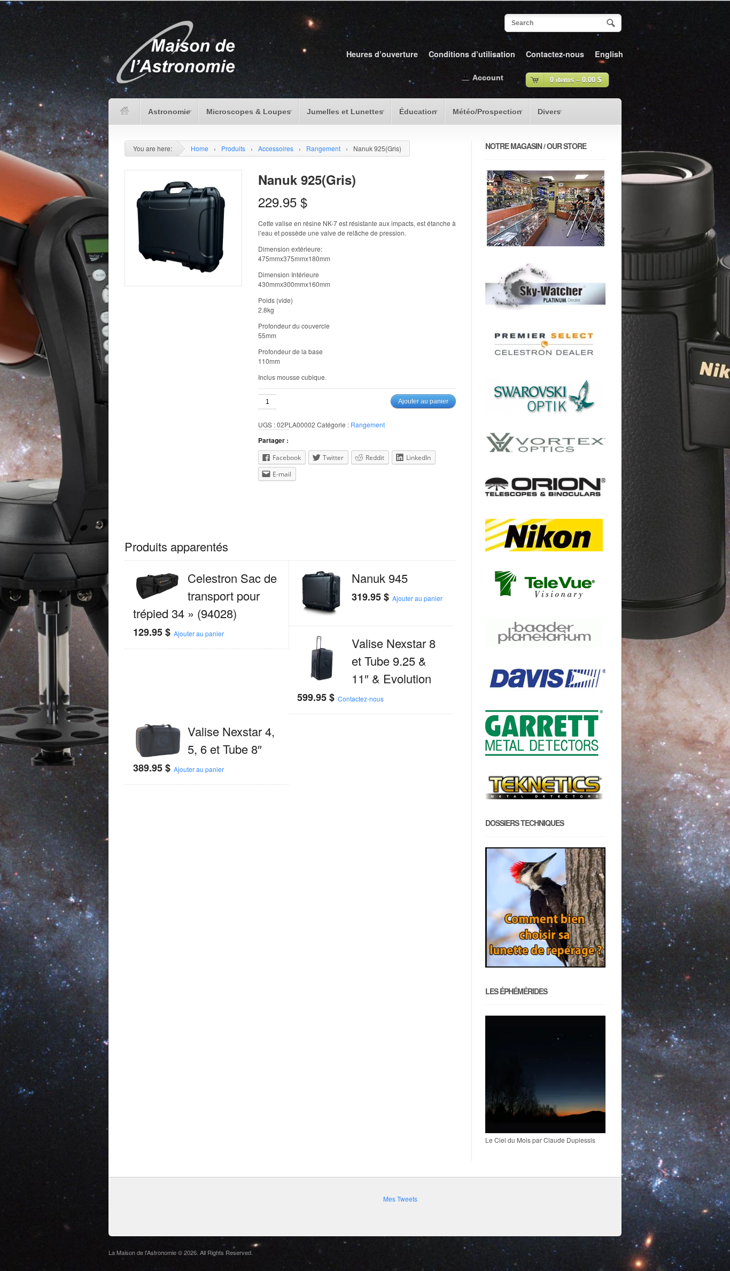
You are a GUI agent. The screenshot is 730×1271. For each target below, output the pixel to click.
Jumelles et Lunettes (341, 115)
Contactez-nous (555, 54)
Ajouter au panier (423, 401)
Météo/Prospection (483, 115)
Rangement (323, 148)
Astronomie (165, 115)
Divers (545, 115)
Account (487, 77)
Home (199, 148)
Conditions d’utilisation (472, 54)
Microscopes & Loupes (244, 115)
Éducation (414, 115)
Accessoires (275, 148)
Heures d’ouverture (382, 54)
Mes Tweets (400, 1198)
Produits (233, 148)
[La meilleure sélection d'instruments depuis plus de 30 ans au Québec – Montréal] (175, 87)
